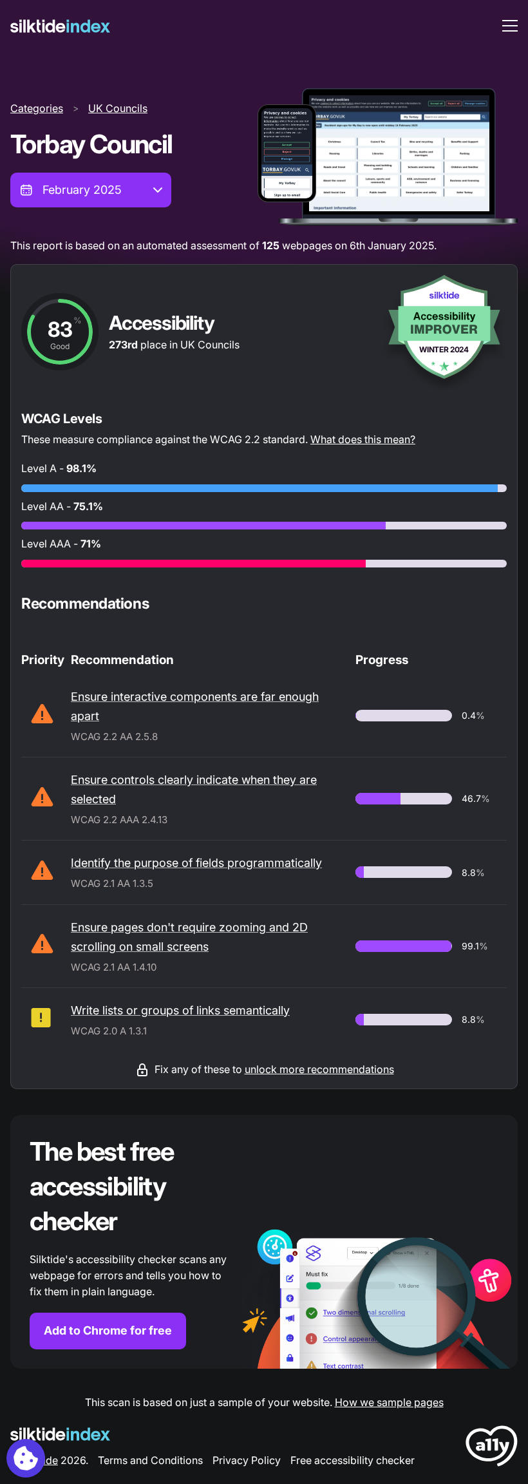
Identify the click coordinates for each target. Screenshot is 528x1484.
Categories (36, 108)
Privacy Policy (246, 1460)
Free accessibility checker (352, 1460)
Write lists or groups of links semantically (180, 1010)
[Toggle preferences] (25, 1458)
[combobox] (90, 190)
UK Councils (117, 108)
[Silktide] (60, 26)
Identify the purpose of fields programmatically (196, 863)
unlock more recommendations (319, 1069)
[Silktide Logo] (60, 1434)
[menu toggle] (510, 26)
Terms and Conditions (150, 1460)
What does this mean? (362, 439)
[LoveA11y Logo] (492, 1448)
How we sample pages (389, 1402)
